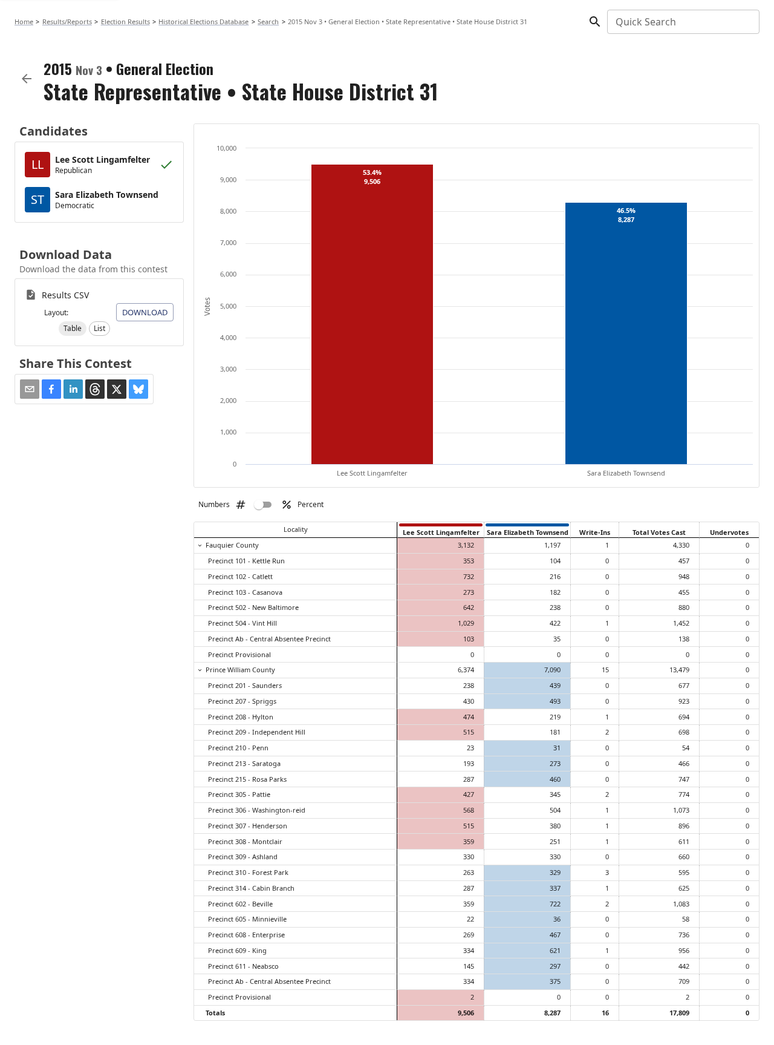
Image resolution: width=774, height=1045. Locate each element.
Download (144, 312)
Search (268, 21)
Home (24, 21)
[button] (72, 328)
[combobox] (682, 21)
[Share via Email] (29, 389)
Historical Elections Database (203, 21)
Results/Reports (67, 21)
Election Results (125, 21)
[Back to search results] (27, 79)
